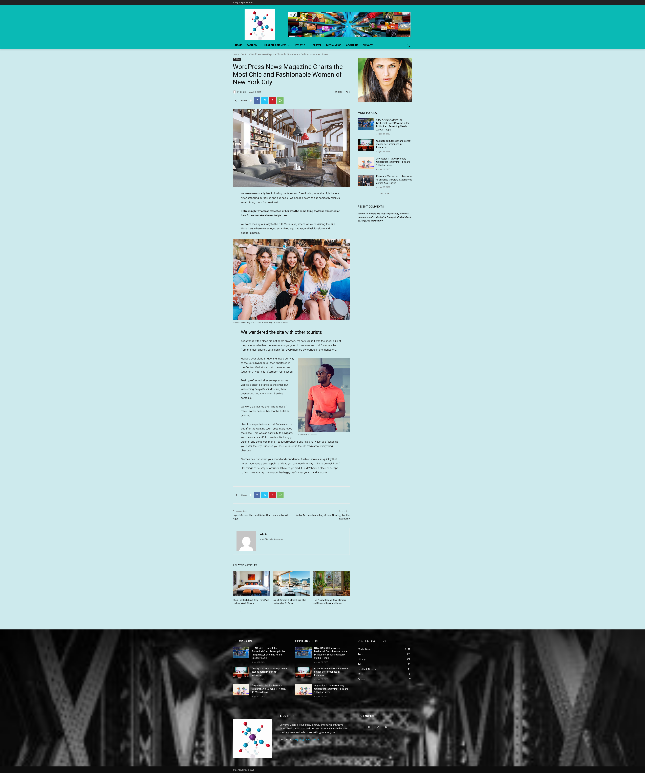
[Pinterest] (272, 100)
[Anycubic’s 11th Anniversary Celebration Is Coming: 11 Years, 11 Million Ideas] (366, 163)
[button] (408, 45)
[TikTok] (377, 727)
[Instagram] (369, 727)
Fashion (244, 54)
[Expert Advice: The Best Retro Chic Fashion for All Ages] (291, 583)
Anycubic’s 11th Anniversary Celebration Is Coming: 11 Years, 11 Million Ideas (393, 162)
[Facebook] (257, 100)
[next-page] (240, 611)
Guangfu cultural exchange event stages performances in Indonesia (393, 144)
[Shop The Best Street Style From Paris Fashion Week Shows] (251, 583)
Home (236, 54)
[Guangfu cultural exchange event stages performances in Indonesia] (366, 145)
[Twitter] (264, 100)
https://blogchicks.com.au (271, 539)
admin (243, 91)
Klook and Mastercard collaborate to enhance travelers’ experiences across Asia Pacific (394, 179)
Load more (384, 193)
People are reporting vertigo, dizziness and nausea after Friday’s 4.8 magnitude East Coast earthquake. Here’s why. (384, 217)
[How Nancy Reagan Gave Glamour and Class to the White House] (331, 583)
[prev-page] (235, 611)
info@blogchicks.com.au (306, 739)
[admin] (235, 92)
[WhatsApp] (280, 100)
